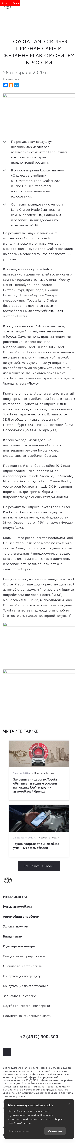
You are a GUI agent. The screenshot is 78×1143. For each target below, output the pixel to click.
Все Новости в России (39, 866)
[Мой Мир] (16, 85)
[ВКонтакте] (5, 85)
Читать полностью (18, 1131)
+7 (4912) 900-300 (39, 1036)
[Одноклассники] (11, 85)
